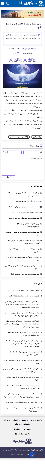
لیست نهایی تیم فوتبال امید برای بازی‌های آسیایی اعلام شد (22, 378)
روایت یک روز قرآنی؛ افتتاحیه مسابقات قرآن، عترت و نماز (22, 259)
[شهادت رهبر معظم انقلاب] (22, 14)
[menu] (2, 3)
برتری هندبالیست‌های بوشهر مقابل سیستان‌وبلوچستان (28, 225)
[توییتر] (16, 60)
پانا (32, 450)
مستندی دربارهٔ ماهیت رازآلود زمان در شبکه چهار (23, 290)
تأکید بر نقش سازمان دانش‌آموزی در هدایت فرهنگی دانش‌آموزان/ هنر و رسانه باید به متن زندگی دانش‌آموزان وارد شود (22, 344)
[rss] (29, 434)
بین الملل (6, 420)
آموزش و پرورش (35, 420)
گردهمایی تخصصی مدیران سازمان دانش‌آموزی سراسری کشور (23, 250)
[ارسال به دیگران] (25, 60)
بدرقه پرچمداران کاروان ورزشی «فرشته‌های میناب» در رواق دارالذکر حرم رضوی (21, 334)
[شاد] (19, 434)
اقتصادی (15, 420)
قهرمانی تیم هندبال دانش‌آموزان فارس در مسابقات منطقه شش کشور (22, 194)
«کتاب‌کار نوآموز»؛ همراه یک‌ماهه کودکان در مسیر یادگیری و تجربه (23, 409)
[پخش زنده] (7, 3)
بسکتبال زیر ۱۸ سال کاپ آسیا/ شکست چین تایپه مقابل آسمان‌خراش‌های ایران (23, 387)
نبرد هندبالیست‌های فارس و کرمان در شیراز (25, 212)
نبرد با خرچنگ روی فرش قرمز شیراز (27, 201)
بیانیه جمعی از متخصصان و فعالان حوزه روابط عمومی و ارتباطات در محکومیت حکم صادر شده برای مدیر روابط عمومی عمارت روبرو (21, 304)
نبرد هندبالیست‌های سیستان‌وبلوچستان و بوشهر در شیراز (22, 233)
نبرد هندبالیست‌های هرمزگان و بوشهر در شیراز (24, 218)
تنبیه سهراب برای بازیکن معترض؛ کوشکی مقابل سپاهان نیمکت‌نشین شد (23, 353)
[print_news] (30, 60)
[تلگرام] (11, 60)
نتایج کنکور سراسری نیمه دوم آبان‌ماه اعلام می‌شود (22, 402)
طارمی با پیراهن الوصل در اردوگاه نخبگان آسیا (24, 296)
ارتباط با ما (27, 429)
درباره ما (17, 429)
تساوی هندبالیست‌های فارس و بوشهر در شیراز (24, 207)
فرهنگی (17, 424)
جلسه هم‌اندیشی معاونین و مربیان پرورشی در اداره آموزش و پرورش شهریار (22, 242)
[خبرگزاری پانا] (31, 3)
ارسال (8, 177)
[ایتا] (16, 434)
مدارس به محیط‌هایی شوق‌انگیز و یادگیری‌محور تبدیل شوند (21, 362)
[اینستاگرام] (20, 60)
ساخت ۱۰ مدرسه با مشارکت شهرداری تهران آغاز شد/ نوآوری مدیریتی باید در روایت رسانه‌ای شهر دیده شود (21, 395)
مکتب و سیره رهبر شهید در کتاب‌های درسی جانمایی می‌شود (22, 267)
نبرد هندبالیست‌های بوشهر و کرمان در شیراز (25, 274)
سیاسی (23, 420)
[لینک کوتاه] (34, 60)
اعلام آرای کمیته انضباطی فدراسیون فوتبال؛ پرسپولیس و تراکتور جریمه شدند (21, 370)
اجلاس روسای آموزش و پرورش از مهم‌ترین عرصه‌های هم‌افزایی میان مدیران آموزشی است (22, 314)
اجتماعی (26, 424)
